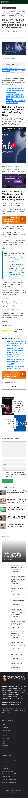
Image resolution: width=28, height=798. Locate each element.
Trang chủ (5, 11)
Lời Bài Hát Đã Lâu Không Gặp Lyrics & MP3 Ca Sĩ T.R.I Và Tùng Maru (15, 361)
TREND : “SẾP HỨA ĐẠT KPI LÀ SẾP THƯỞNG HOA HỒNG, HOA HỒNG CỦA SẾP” (18, 579)
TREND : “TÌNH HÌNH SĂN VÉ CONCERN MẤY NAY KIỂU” (18, 590)
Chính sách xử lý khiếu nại (9, 779)
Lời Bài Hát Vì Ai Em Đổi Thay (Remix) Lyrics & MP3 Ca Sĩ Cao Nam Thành (15, 96)
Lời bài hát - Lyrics (9, 8)
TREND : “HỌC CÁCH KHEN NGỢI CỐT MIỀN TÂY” (17, 654)
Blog (3, 724)
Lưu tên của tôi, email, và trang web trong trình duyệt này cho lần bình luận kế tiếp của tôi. (15, 474)
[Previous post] (2, 406)
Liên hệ (4, 765)
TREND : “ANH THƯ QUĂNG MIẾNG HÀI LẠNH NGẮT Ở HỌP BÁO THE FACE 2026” (18, 612)
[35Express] (5, 2)
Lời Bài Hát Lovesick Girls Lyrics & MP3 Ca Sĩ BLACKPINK (16, 260)
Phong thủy (5, 745)
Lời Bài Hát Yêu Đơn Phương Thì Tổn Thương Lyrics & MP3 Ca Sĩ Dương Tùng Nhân (15, 90)
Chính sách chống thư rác (9, 782)
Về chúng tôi (5, 762)
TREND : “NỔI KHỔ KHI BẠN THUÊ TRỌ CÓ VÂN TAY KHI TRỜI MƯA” (18, 567)
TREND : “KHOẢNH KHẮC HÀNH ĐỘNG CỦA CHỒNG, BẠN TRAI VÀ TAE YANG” (13, 555)
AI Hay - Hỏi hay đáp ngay (9, 760)
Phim (3, 743)
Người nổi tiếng (6, 730)
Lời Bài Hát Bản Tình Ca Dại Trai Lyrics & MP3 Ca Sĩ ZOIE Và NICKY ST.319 (16, 266)
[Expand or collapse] (24, 64)
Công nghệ (5, 727)
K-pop (3, 741)
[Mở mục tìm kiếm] (18, 2)
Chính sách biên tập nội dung (10, 774)
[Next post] (25, 423)
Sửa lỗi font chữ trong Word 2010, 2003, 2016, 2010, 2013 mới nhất (10, 423)
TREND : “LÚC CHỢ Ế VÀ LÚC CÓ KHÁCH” (18, 664)
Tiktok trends (5, 738)
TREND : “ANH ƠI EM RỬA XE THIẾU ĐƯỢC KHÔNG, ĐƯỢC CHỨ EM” (18, 644)
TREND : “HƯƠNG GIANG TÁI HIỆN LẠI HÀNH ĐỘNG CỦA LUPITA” (18, 623)
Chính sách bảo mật (7, 771)
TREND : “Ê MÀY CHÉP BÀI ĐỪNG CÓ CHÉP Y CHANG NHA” (17, 633)
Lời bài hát (5, 735)
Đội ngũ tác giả (6, 768)
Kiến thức (4, 733)
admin (8, 31)
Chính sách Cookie (7, 776)
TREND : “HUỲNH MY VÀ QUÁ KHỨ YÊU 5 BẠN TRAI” (18, 600)
